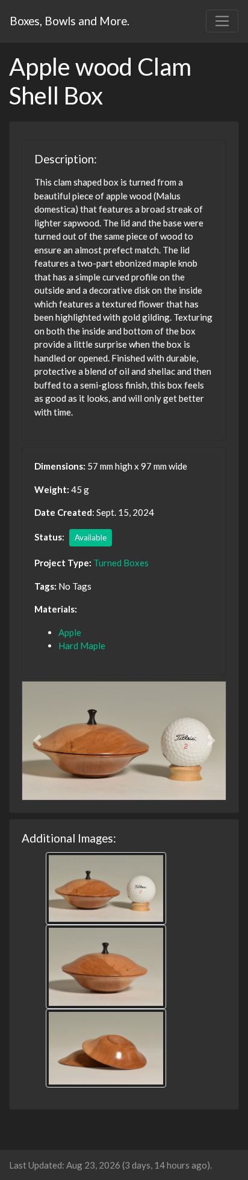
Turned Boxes (121, 562)
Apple (69, 632)
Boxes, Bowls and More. (69, 21)
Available (91, 537)
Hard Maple (81, 645)
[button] (37, 740)
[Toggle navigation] (222, 21)
